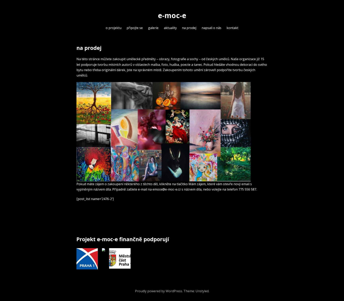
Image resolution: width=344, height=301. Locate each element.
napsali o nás (211, 28)
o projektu (113, 28)
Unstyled (202, 291)
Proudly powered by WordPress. (159, 291)
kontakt (232, 28)
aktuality (170, 28)
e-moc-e (172, 15)
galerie (153, 28)
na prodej (189, 28)
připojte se (135, 28)
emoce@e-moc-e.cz (166, 189)
